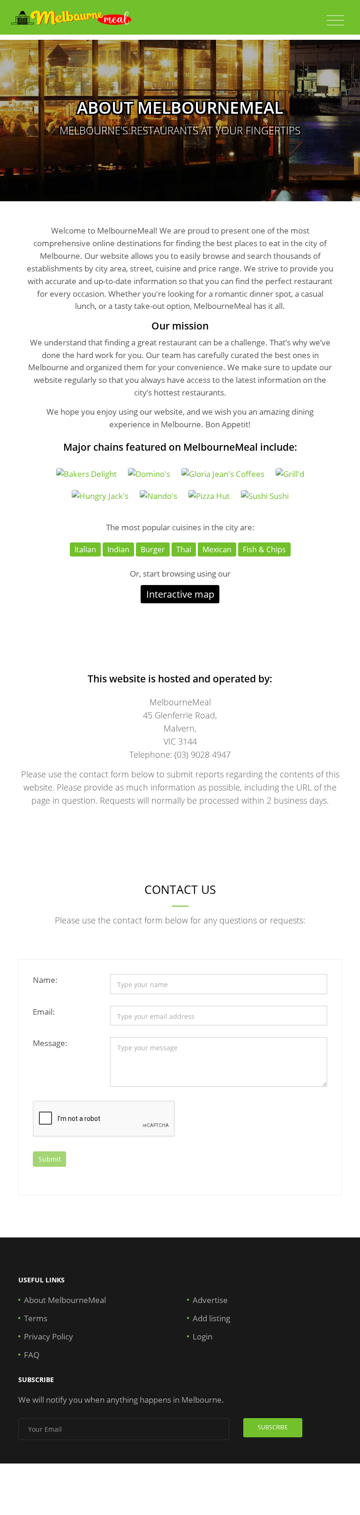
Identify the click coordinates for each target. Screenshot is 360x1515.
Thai (183, 549)
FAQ (31, 1354)
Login (202, 1336)
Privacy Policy (48, 1336)
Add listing (211, 1318)
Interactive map (180, 594)
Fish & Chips (264, 549)
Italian (85, 549)
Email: (44, 1011)
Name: (45, 979)
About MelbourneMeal (65, 1300)
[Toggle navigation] (335, 20)
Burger (153, 549)
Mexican (217, 549)
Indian (118, 549)
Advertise (210, 1300)
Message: (50, 1043)
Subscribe (273, 1427)
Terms (35, 1318)
